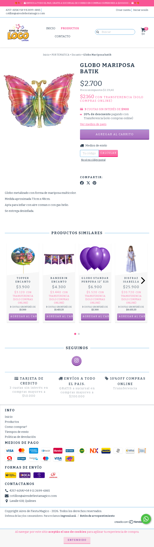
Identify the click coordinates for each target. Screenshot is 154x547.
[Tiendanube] (131, 523)
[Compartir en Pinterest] (94, 183)
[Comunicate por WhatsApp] (146, 519)
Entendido (77, 540)
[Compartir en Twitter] (88, 183)
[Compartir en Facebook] (82, 183)
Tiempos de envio (17, 432)
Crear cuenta (123, 10)
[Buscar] (96, 31)
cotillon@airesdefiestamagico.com (25, 13)
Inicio (50, 28)
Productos (70, 28)
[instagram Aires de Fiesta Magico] (77, 361)
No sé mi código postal (93, 160)
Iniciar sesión (140, 10)
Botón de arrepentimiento (97, 515)
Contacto (62, 36)
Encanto (76, 54)
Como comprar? (16, 427)
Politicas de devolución (20, 437)
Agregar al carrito (132, 316)
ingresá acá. (68, 515)
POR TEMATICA (60, 54)
